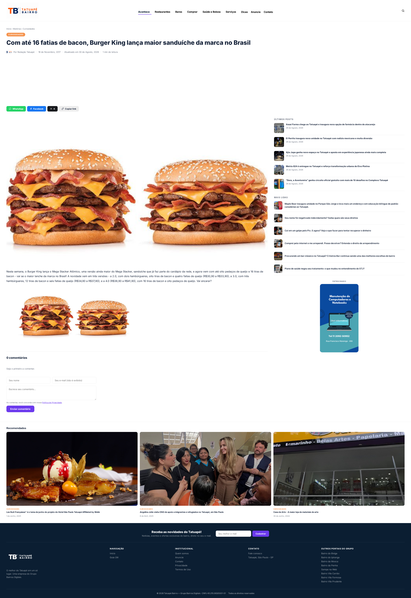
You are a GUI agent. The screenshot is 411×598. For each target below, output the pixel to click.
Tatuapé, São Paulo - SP (260, 557)
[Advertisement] (205, 80)
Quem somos (182, 553)
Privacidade (181, 565)
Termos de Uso (183, 569)
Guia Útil (114, 557)
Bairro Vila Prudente (331, 581)
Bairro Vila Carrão (330, 573)
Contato (268, 11)
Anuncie (256, 11)
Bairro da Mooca (329, 561)
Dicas (244, 11)
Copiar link (70, 109)
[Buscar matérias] (403, 10)
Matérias (17, 29)
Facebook (38, 109)
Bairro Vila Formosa (331, 577)
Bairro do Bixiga (329, 553)
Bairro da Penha (329, 565)
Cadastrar (261, 533)
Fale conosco (255, 553)
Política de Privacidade (52, 402)
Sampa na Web (329, 569)
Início (8, 29)
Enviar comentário (20, 409)
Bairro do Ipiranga (330, 557)
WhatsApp (18, 109)
